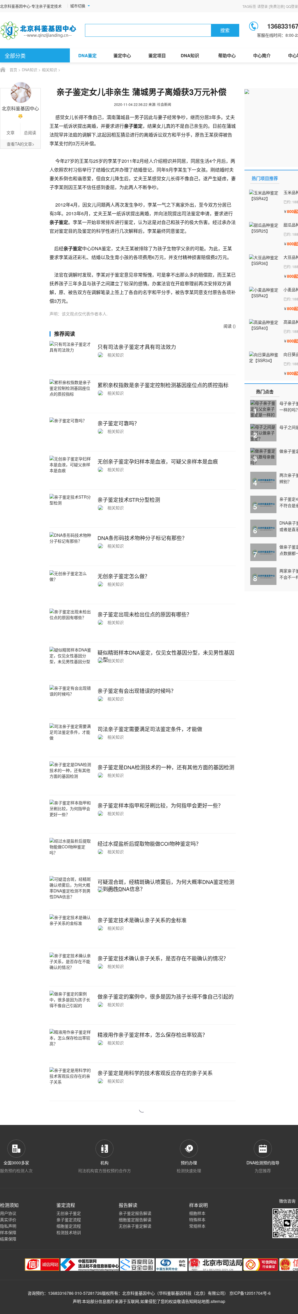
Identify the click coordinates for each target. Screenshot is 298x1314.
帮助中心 (227, 55)
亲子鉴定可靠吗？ (118, 423)
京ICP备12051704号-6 (250, 1293)
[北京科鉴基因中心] (38, 30)
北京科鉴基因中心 (138, 1293)
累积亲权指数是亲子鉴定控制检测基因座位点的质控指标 (162, 385)
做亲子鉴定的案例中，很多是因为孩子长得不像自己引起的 (165, 996)
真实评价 (8, 1219)
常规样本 (197, 1226)
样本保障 (8, 1232)
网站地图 (201, 1301)
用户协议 (8, 1213)
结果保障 (8, 1239)
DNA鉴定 (87, 55)
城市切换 (77, 6)
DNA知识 (190, 55)
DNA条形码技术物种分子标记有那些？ (142, 537)
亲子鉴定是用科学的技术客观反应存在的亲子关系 (155, 1073)
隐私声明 (8, 1226)
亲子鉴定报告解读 (135, 1213)
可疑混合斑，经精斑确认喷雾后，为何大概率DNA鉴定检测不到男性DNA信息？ (165, 885)
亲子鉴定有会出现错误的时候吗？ (136, 690)
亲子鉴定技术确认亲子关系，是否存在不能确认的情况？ (162, 958)
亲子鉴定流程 (68, 1219)
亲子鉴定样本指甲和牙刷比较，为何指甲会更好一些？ (160, 805)
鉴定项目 (157, 55)
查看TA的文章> (20, 144)
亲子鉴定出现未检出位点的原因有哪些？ (144, 614)
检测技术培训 (68, 1232)
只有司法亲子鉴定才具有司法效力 (136, 346)
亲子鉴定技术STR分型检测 (128, 499)
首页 (13, 69)
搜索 (225, 30)
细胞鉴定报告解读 (135, 1219)
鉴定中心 (122, 55)
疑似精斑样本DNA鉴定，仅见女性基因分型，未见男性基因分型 (165, 656)
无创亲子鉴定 (68, 1213)
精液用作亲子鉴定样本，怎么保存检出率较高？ (152, 1034)
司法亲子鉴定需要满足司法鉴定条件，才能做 (149, 729)
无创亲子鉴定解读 (135, 1226)
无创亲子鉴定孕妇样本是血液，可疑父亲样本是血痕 (157, 461)
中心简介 (262, 55)
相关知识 (49, 69)
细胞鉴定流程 (68, 1226)
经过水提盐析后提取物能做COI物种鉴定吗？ (149, 843)
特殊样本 (197, 1219)
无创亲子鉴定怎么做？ (123, 576)
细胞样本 (197, 1213)
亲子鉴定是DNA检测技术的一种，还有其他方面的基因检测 (165, 767)
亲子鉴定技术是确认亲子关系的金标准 (142, 920)
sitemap (218, 1301)
